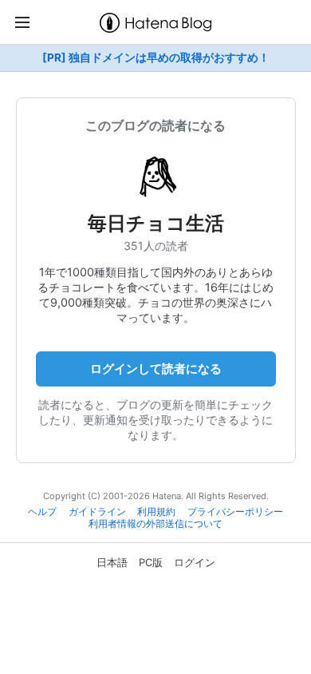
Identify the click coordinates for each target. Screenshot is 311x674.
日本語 (112, 562)
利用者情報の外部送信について (155, 523)
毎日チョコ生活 (156, 223)
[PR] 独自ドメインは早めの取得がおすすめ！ (156, 57)
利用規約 (156, 511)
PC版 (151, 562)
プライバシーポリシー (235, 511)
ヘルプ (42, 511)
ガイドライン (97, 511)
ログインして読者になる (156, 368)
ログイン (194, 562)
